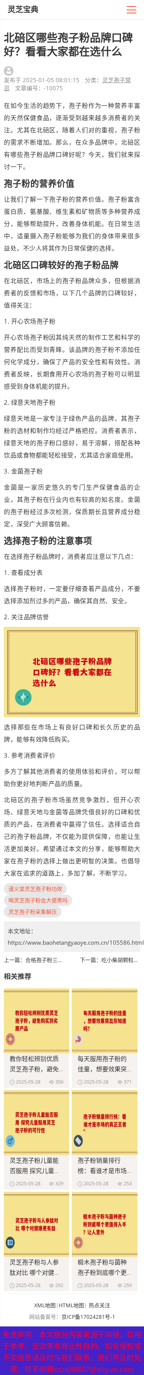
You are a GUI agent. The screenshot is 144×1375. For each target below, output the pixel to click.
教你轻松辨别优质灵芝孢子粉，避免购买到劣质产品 (34, 1069)
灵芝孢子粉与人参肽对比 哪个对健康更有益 (35, 1272)
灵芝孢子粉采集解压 (32, 911)
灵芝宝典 (23, 9)
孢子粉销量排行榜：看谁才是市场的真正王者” (102, 1170)
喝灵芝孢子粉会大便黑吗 (38, 900)
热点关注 (99, 1305)
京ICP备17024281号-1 (88, 1316)
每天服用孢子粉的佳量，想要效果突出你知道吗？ (102, 1069)
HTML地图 (71, 1305)
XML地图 (45, 1305)
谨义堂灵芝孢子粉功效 (35, 888)
